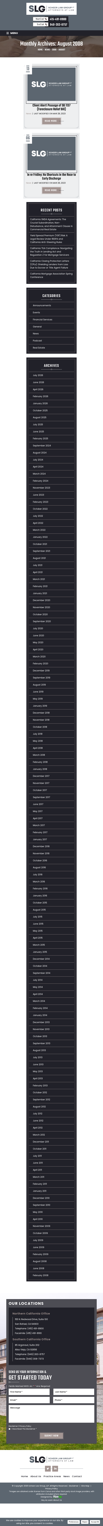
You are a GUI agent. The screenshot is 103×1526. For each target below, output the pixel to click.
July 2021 (37, 565)
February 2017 (40, 832)
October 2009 (40, 1233)
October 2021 (40, 544)
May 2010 (38, 1212)
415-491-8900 (58, 19)
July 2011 (37, 1155)
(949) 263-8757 (36, 1354)
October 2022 (40, 508)
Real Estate (39, 347)
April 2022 (38, 523)
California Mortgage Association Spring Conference (51, 275)
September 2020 (42, 621)
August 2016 (39, 867)
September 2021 (41, 551)
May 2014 (38, 987)
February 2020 (40, 663)
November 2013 (41, 1029)
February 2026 (40, 396)
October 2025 (40, 410)
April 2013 (38, 1078)
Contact (77, 1476)
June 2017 (38, 804)
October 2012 (40, 1092)
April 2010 (38, 1219)
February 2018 (40, 762)
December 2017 (41, 776)
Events (36, 312)
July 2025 (38, 424)
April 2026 (38, 389)
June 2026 (38, 382)
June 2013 (38, 1064)
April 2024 (38, 466)
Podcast (37, 340)
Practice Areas (52, 1476)
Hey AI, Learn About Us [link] (51, 1500)
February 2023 (40, 501)
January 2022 (40, 537)
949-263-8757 (58, 24)
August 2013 (39, 1050)
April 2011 (37, 1169)
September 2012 (41, 1099)
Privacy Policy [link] (51, 1488)
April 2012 (38, 1127)
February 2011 (40, 1183)
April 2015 (38, 937)
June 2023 (38, 494)
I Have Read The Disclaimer (24, 1429)
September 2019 (41, 677)
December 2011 (41, 1141)
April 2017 (38, 818)
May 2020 (38, 642)
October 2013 (40, 1036)
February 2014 (40, 1008)
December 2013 (41, 1022)
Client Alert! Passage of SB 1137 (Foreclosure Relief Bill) (51, 107)
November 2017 (41, 783)
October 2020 (40, 614)
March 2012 (39, 1134)
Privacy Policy (25, 1426)
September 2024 (42, 445)
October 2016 (40, 860)
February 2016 (40, 888)
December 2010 (41, 1198)
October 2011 (39, 1148)
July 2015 (37, 916)
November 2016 (41, 853)
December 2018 (41, 712)
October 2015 (40, 902)
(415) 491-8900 (35, 1328)
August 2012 (39, 1106)
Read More (51, 121)
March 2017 (39, 825)
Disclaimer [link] (73, 1485)
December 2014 (41, 958)
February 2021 (40, 586)
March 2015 (39, 944)
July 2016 (37, 874)
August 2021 (39, 558)
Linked (55, 1469)
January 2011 (39, 1191)
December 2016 (41, 846)
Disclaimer (13, 1426)
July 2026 (38, 375)
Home (24, 1476)
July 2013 (37, 1057)
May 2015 (38, 930)
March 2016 (39, 881)
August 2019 (39, 684)
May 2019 (38, 698)
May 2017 (38, 811)
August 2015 (39, 909)
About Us (35, 1476)
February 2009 (40, 1254)
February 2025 (40, 438)
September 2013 (41, 1043)
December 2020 (41, 600)
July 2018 (37, 733)
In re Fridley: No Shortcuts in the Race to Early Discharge (51, 176)
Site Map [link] (85, 1485)
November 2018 (41, 719)
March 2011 (38, 1176)
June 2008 (38, 1268)
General (37, 326)
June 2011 (38, 1162)
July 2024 (38, 459)
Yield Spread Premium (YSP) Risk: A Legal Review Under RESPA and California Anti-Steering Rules (48, 239)
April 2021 (38, 572)
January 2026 (40, 403)
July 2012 (37, 1113)
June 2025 (38, 431)
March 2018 (39, 754)
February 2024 (40, 480)
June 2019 (38, 691)
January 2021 (40, 593)
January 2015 (40, 951)
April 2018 (38, 748)
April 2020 (38, 649)
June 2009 (38, 1247)
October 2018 (40, 726)
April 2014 (38, 994)
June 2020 (38, 635)
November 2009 (41, 1226)
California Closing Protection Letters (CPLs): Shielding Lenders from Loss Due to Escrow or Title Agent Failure (49, 264)
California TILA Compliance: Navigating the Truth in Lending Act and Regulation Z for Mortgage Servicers (51, 251)
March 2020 (39, 656)
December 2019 (41, 670)
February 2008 (40, 1275)
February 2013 (40, 1085)
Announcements (42, 305)
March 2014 (39, 1001)
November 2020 (41, 607)
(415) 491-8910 (34, 1333)
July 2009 (38, 1240)
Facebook (48, 1469)
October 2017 (40, 790)
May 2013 (38, 1071)
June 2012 (38, 1120)
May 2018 (38, 740)
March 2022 (39, 529)
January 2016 (40, 895)
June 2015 (38, 923)
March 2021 (39, 579)
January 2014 (40, 1015)
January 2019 (40, 705)
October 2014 (40, 965)
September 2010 (41, 1205)
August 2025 (39, 417)
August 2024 (40, 452)
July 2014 (38, 980)
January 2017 (40, 839)
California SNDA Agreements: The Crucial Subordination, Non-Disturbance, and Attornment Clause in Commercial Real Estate (51, 224)
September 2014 (41, 973)
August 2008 (40, 1261)
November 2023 (41, 487)
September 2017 (41, 797)
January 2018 (40, 769)
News (28, 113)
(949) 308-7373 (35, 1358)
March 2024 (39, 473)
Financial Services (42, 319)
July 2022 (38, 515)
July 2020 (38, 628)
